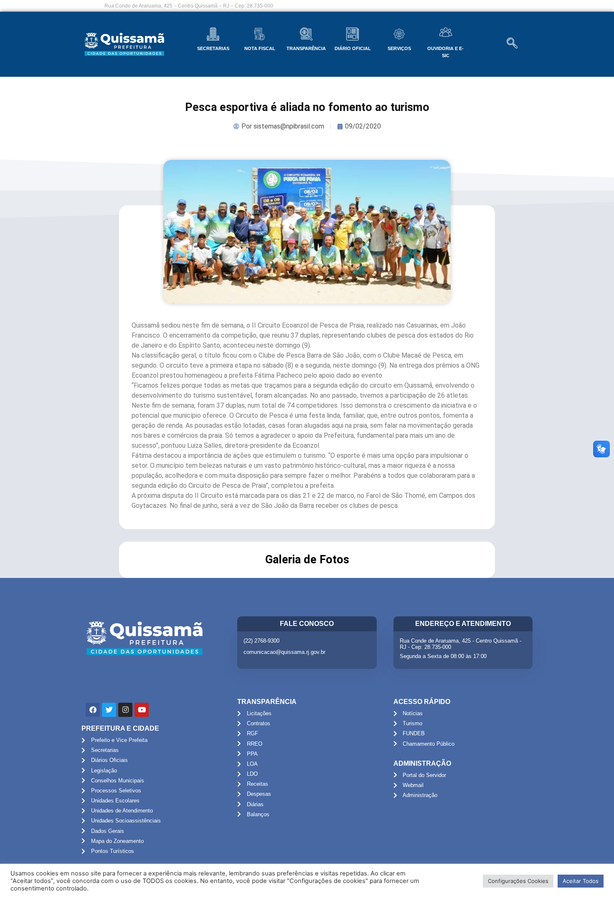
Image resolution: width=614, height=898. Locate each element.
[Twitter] (109, 710)
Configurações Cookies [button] (518, 881)
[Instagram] (125, 710)
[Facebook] (93, 710)
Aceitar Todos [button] (581, 881)
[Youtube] (141, 710)
